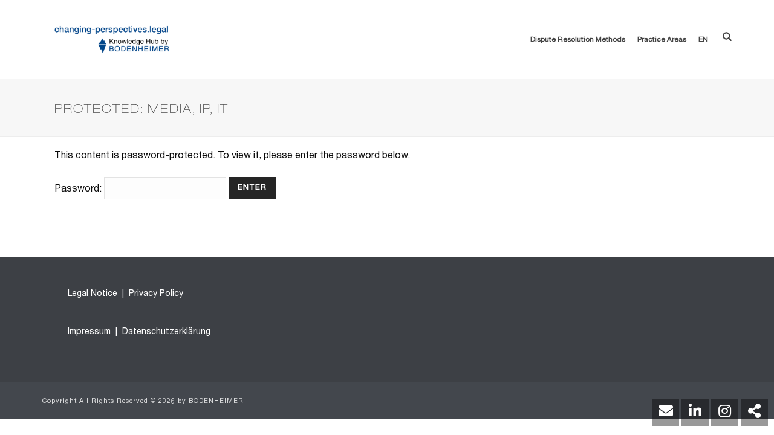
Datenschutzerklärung (165, 332)
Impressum (89, 332)
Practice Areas (661, 40)
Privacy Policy (154, 294)
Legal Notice (92, 294)
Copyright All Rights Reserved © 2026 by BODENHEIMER (143, 401)
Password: (79, 190)
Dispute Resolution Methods (577, 40)
